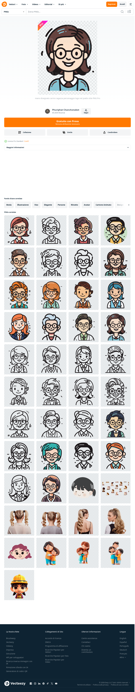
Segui (85, 113)
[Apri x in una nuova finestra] (52, 683)
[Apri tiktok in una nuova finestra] (48, 683)
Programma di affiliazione (55, 646)
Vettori (12, 4)
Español (121, 642)
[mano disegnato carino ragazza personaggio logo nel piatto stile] (19, 230)
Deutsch (121, 650)
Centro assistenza (88, 638)
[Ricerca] (120, 11)
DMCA (47, 642)
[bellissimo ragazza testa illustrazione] (19, 553)
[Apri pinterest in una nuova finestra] (43, 683)
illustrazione (23, 205)
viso (36, 205)
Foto (24, 4)
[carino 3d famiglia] (51, 553)
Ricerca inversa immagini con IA (17, 662)
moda (8, 205)
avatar (87, 205)
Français (121, 653)
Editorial (48, 4)
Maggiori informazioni (15, 147)
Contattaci (84, 642)
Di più (61, 4)
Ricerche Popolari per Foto (53, 657)
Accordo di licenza (52, 638)
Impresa (9, 650)
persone (61, 205)
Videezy (9, 646)
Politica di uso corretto (118, 684)
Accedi (120, 4)
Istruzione (10, 653)
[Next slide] (124, 205)
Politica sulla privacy (99, 684)
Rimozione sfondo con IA (17, 667)
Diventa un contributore (85, 651)
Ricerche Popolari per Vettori (53, 651)
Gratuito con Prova (66, 122)
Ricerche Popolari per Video (53, 663)
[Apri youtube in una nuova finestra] (56, 683)
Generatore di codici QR (16, 671)
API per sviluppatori (14, 657)
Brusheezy (10, 638)
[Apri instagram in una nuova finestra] (35, 683)
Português (122, 646)
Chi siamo (84, 646)
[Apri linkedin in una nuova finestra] (39, 683)
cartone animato (103, 205)
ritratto (74, 205)
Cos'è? (26, 141)
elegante (48, 205)
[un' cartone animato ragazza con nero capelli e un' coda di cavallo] (84, 488)
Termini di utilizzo (82, 684)
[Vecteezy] (4, 4)
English (121, 638)
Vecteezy (10, 642)
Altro (120, 657)
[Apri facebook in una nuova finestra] (31, 683)
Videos (35, 4)
